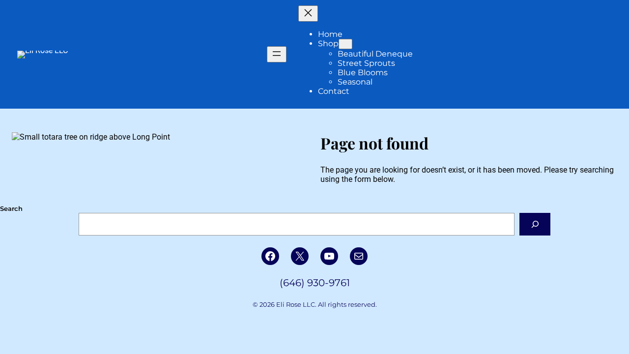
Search (11, 208)
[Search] (534, 224)
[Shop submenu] (345, 44)
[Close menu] (308, 13)
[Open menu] (276, 54)
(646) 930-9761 (315, 283)
